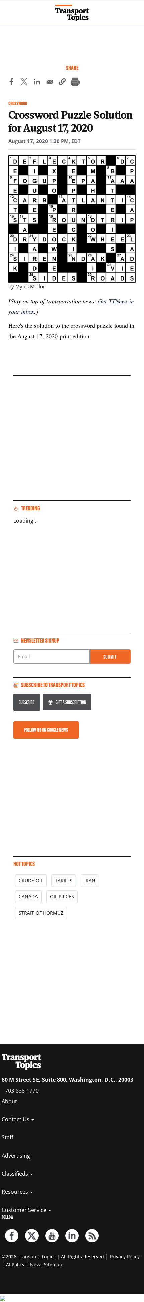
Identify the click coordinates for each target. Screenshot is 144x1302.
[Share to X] (24, 83)
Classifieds (15, 1173)
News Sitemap (46, 1264)
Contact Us (16, 1119)
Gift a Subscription (71, 702)
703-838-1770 (22, 1090)
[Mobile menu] (8, 10)
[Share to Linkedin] (37, 83)
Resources (15, 1191)
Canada (28, 896)
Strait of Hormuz (41, 913)
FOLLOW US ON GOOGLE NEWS (46, 730)
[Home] (72, 13)
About (9, 1101)
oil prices (62, 896)
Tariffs (63, 880)
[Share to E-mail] (50, 83)
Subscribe (26, 702)
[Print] (75, 83)
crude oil (31, 880)
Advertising (16, 1155)
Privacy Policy (125, 1256)
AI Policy (15, 1264)
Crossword (17, 103)
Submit (110, 657)
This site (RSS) (92, 1235)
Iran (89, 880)
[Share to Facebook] (11, 83)
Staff (7, 1137)
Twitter (32, 1235)
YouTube (52, 1235)
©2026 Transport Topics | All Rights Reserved (53, 1256)
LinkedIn (72, 1235)
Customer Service (25, 1210)
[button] (62, 83)
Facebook (11, 1235)
